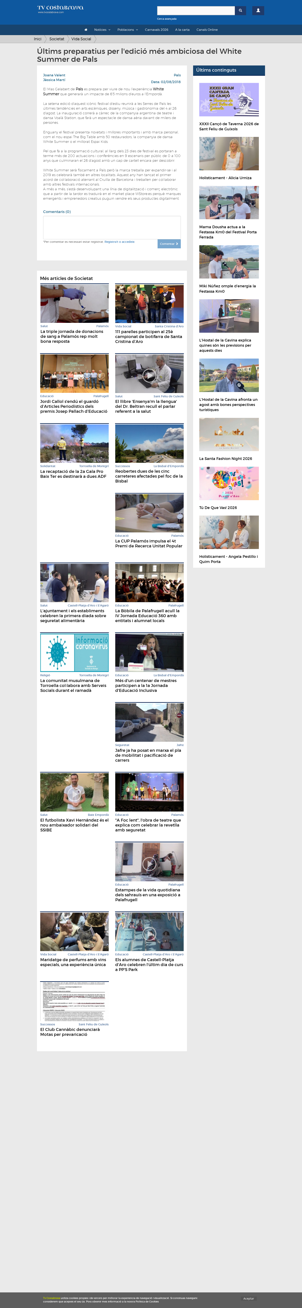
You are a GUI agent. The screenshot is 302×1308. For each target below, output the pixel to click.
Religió (45, 675)
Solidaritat (47, 466)
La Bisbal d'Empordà (169, 466)
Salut (44, 326)
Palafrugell (101, 396)
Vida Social (81, 39)
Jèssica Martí (54, 80)
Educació (47, 396)
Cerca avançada (166, 18)
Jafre (180, 745)
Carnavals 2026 (156, 30)
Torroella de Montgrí (94, 466)
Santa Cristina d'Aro (169, 326)
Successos (122, 466)
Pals (177, 75)
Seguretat (122, 745)
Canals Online (207, 30)
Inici (37, 39)
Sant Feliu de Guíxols (169, 396)
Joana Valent (54, 75)
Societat (57, 39)
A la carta (182, 30)
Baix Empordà (98, 815)
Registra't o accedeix (120, 242)
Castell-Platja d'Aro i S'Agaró (88, 605)
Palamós (102, 326)
